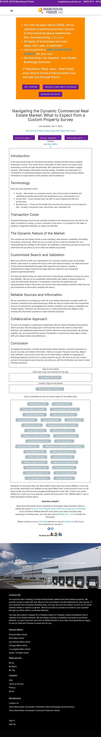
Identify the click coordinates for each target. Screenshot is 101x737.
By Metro (13, 666)
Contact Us (69, 521)
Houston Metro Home (18, 634)
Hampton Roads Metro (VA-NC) (62, 425)
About (11, 691)
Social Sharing (49, 137)
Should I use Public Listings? (61, 87)
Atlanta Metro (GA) (38, 404)
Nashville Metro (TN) (35, 452)
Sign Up (12, 724)
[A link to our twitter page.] (52, 529)
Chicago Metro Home (18, 645)
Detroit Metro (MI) (51, 420)
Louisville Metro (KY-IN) (38, 441)
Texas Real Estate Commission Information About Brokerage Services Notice (41, 707)
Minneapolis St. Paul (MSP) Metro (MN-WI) (63, 446)
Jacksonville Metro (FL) (63, 430)
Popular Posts (76, 137)
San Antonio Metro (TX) (36, 467)
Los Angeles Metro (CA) (66, 436)
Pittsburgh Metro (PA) (62, 457)
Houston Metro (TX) (35, 430)
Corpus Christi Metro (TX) (63, 414)
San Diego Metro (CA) (64, 467)
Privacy (12, 687)
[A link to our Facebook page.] (49, 529)
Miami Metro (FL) (64, 441)
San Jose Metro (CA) (65, 473)
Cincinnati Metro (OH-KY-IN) (65, 409)
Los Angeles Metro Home (19, 649)
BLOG (11, 663)
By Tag (12, 670)
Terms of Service (16, 684)
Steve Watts (52, 144)
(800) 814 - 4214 (67, 514)
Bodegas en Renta (50, 94)
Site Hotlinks (24, 137)
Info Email (43, 521)
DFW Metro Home (16, 638)
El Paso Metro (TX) (32, 425)
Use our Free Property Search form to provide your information (59, 509)
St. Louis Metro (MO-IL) (37, 478)
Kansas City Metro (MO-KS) (35, 436)
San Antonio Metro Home (19, 642)
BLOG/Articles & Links (73, 602)
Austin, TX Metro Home (19, 653)
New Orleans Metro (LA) (63, 452)
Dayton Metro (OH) (26, 420)
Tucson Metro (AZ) (64, 478)
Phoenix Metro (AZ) (36, 457)
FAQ (10, 680)
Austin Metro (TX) (62, 404)
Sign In (12, 720)
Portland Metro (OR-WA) (34, 462)
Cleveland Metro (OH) (34, 414)
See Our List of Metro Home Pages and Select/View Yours (50, 131)
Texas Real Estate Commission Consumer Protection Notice (34, 710)
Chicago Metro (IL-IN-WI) (33, 409)
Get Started (30, 87)
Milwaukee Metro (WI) (27, 446)
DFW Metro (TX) (74, 420)
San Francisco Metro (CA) (37, 473)
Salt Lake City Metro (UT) (64, 462)
